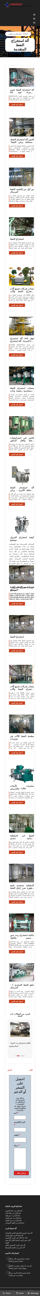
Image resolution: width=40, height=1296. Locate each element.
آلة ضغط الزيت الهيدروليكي (14, 1235)
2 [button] (18, 1055)
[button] (34, 14)
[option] (20, 1035)
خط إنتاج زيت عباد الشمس (14, 1211)
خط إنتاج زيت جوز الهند (12, 1215)
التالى (31, 1070)
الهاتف (17, 1134)
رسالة (17, 1145)
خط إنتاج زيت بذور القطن (13, 1220)
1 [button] (16, 1055)
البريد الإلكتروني (19, 1124)
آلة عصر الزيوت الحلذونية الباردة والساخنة (18, 1233)
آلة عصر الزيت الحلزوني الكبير (15, 1245)
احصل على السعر (17, 104)
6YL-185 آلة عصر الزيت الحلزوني (16, 1238)
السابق (9, 1070)
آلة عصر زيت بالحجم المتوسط (15, 1247)
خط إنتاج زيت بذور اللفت (13, 1218)
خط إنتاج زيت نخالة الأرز (13, 1213)
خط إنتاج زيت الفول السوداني (14, 1223)
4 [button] (22, 1055)
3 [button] (20, 1055)
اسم (16, 1112)
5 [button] (23, 1055)
